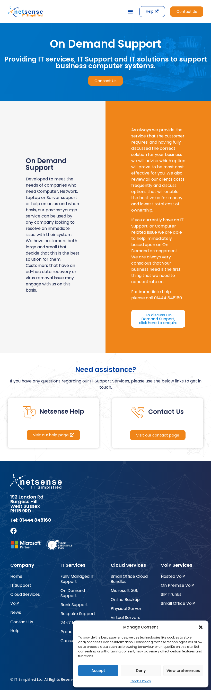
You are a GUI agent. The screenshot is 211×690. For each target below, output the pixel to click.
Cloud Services (25, 594)
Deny (141, 670)
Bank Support (74, 604)
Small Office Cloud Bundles (129, 579)
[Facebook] (13, 531)
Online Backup (125, 599)
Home (16, 576)
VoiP (14, 603)
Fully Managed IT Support (77, 579)
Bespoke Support (77, 613)
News (15, 612)
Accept (98, 670)
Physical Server (126, 608)
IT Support (20, 585)
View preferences (183, 670)
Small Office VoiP (178, 603)
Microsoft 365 (124, 590)
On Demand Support (72, 593)
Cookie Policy (140, 681)
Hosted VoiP (173, 576)
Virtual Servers (125, 617)
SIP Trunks (171, 594)
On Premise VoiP (177, 585)
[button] (200, 627)
